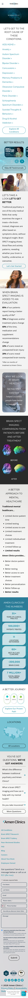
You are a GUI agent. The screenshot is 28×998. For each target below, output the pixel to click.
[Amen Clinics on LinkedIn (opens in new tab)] (22, 980)
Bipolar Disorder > (10, 63)
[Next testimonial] (22, 161)
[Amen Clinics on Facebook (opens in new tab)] (5, 980)
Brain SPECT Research (10, 834)
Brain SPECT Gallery (9, 838)
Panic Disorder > (10, 96)
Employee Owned (8, 863)
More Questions (14, 811)
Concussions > (9, 68)
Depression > (8, 73)
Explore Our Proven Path (14, 710)
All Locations (14, 746)
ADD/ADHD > (8, 44)
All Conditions (6, 830)
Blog (3, 851)
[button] (25, 775)
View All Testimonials (14, 167)
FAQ (2, 846)
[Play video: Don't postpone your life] (14, 152)
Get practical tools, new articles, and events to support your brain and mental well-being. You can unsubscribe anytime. (14, 949)
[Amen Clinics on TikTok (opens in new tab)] (12, 980)
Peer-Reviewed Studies (10, 842)
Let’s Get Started (14, 266)
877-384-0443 (7, 875)
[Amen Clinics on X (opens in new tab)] (15, 980)
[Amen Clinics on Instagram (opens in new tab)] (9, 980)
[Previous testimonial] (17, 161)
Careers (4, 855)
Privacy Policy (7, 988)
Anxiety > (6, 49)
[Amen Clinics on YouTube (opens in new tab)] (19, 980)
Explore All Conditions (14, 130)
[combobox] (3, 906)
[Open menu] (2, 4)
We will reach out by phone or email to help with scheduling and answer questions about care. (14, 933)
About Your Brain (8, 859)
